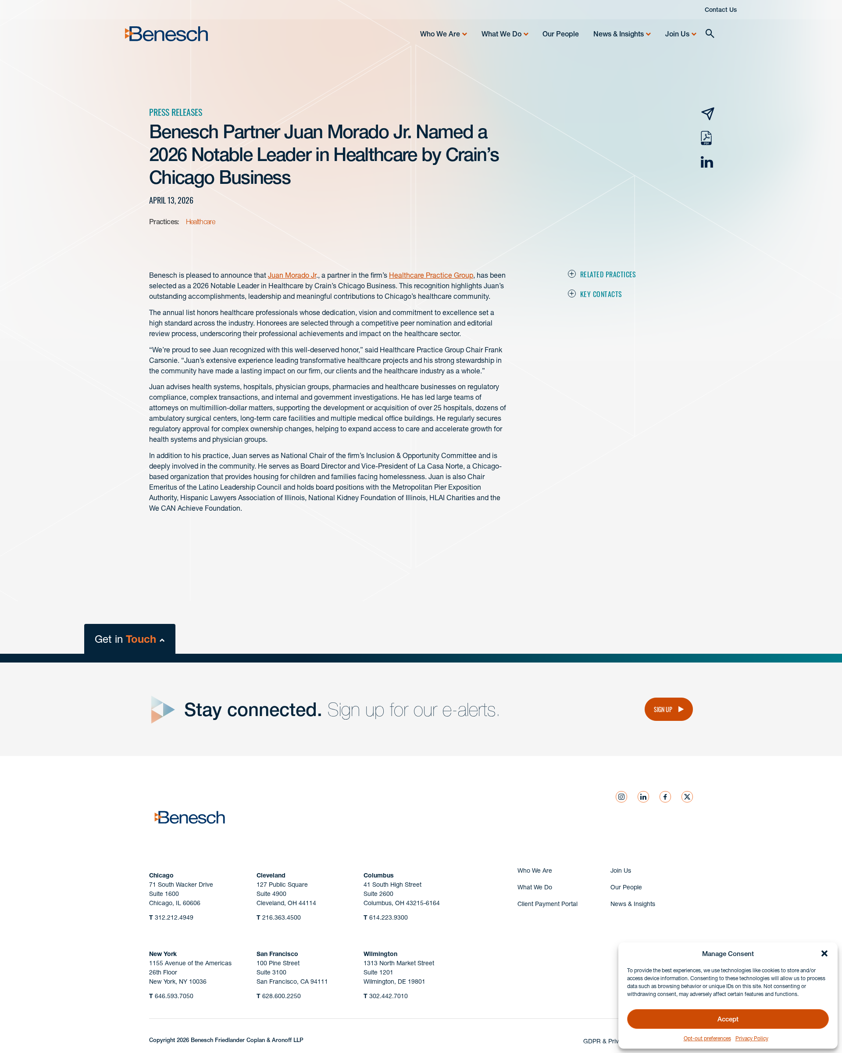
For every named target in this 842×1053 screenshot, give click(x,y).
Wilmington (380, 954)
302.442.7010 (386, 996)
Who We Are (440, 33)
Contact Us (721, 10)
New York (163, 954)
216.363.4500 (279, 917)
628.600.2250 (279, 996)
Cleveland (271, 875)
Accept (728, 1019)
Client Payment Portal (547, 904)
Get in (125, 639)
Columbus (379, 875)
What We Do (501, 33)
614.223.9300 (386, 917)
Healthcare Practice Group (431, 275)
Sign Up (663, 709)
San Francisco (277, 954)
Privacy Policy (751, 1038)
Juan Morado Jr (292, 275)
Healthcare (200, 221)
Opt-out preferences (707, 1038)
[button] (824, 953)
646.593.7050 (171, 996)
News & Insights (618, 33)
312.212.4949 (171, 917)
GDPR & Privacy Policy (615, 1041)
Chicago (161, 875)
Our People (560, 33)
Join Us (677, 33)
